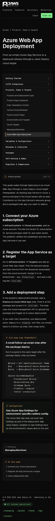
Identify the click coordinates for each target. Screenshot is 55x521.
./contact (7, 516)
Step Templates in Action (18, 105)
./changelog (8, 511)
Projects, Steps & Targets (25, 30)
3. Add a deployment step (17, 476)
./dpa (39, 511)
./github (21, 511)
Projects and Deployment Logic (20, 95)
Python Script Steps (16, 115)
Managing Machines (15, 129)
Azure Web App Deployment (19, 134)
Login (35, 15)
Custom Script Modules (17, 110)
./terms (31, 511)
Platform (7, 10)
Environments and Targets (18, 120)
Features (19, 10)
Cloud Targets (13, 124)
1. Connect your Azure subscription (21, 466)
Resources (46, 10)
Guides (6, 30)
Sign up (47, 15)
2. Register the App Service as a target (23, 471)
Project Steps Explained (17, 100)
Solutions (32, 10)
